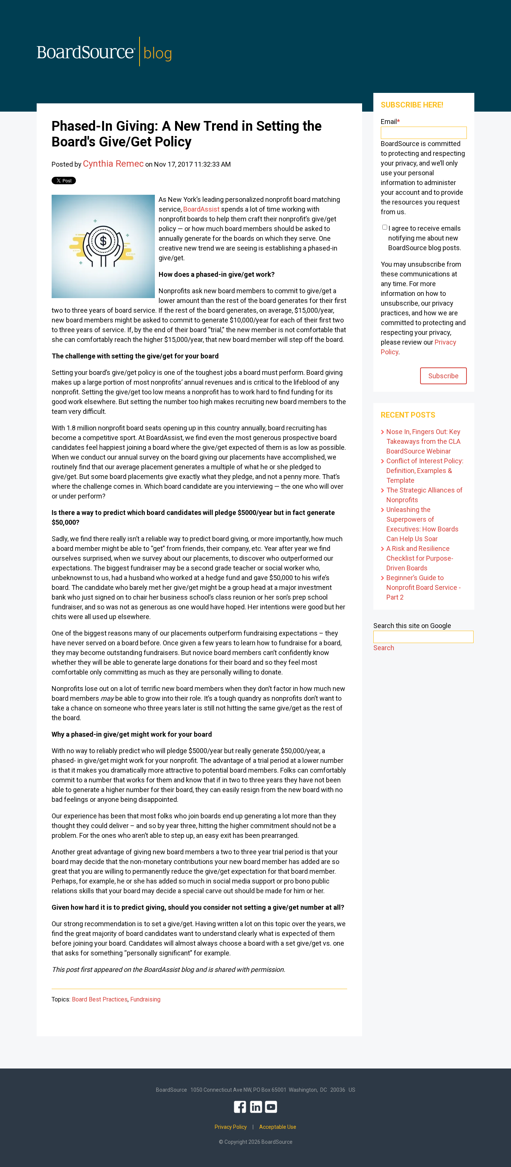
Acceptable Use (277, 1127)
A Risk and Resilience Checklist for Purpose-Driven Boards (419, 558)
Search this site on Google (412, 626)
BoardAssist (201, 209)
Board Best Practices (100, 999)
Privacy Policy (231, 1127)
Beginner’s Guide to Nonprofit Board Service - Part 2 (423, 587)
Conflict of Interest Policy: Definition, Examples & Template (424, 470)
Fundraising (145, 999)
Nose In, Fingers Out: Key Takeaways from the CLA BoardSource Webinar (423, 441)
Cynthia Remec (113, 163)
